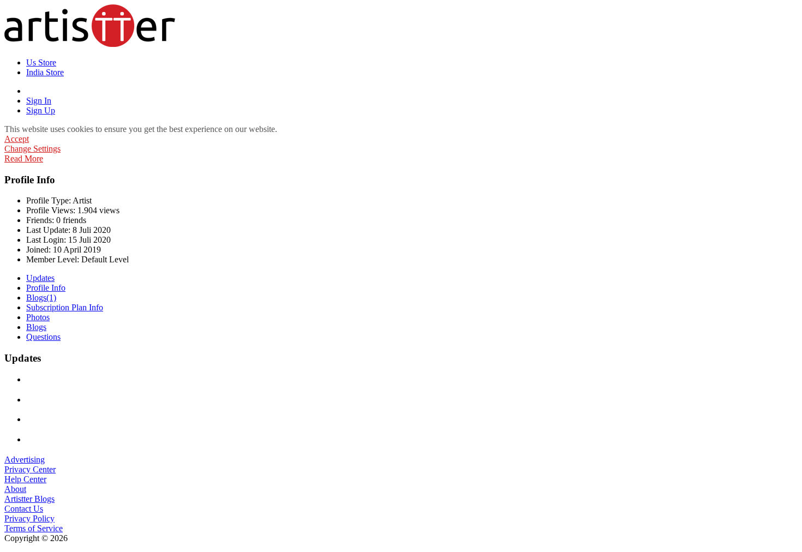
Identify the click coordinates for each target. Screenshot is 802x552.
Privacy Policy (29, 518)
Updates (40, 278)
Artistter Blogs (29, 498)
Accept (16, 138)
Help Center (25, 479)
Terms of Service (33, 528)
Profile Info (45, 287)
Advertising (24, 459)
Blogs (41, 297)
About (15, 489)
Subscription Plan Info (64, 307)
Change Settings (32, 148)
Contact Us (23, 508)
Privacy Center (30, 469)
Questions (43, 336)
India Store (45, 72)
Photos (38, 317)
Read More (23, 158)
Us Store (41, 62)
